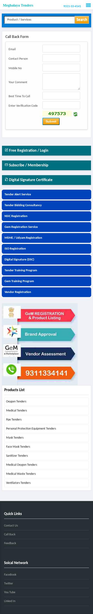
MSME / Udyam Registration (23, 238)
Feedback (10, 543)
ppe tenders (13, 419)
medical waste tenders (21, 474)
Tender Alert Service (18, 194)
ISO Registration (15, 248)
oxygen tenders (16, 401)
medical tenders (16, 410)
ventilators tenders (18, 483)
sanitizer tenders (17, 456)
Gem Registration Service (21, 227)
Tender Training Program (21, 270)
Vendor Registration (18, 292)
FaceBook (10, 574)
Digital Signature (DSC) (19, 259)
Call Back (9, 534)
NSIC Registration (16, 216)
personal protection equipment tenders (31, 428)
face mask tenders (18, 447)
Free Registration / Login (28, 151)
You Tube (9, 592)
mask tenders (14, 437)
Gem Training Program (19, 281)
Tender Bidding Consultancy (23, 205)
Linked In (9, 601)
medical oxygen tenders (21, 465)
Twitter (8, 583)
